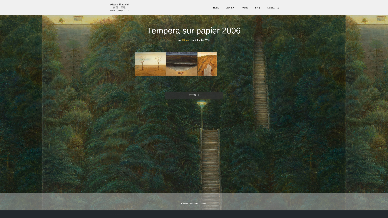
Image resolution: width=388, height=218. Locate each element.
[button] (233, 7)
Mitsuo (185, 40)
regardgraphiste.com (198, 203)
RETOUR (194, 95)
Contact (270, 7)
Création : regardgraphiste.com (116, 214)
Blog (257, 7)
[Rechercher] (278, 8)
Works (245, 7)
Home (216, 7)
